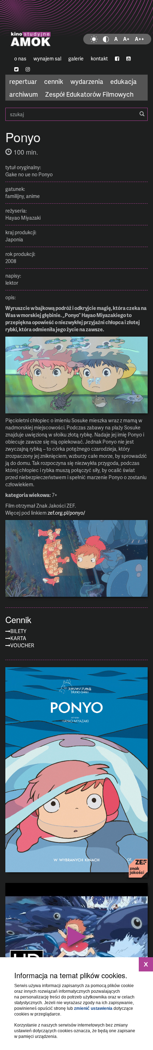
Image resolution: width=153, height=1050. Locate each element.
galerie (76, 58)
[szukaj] (142, 114)
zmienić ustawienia (93, 1008)
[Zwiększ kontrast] (106, 39)
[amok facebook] (117, 58)
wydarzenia (86, 81)
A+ (126, 39)
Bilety (18, 631)
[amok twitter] (16, 69)
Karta (18, 638)
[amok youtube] (128, 58)
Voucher (22, 645)
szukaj (76, 114)
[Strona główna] (76, 26)
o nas (20, 58)
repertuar (23, 81)
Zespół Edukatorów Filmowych (89, 94)
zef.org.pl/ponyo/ (66, 512)
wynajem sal (47, 58)
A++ (139, 39)
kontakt (99, 58)
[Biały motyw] (93, 39)
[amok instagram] (27, 69)
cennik (53, 81)
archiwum (23, 94)
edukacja (123, 81)
